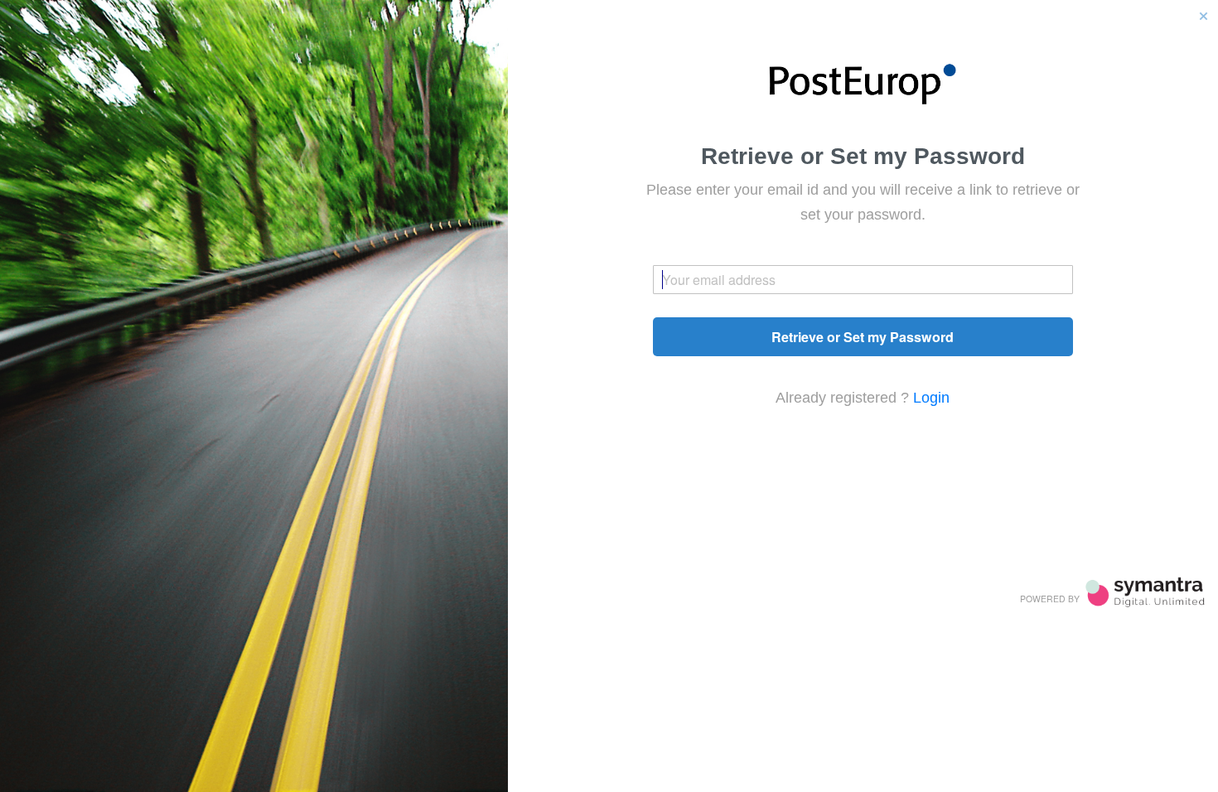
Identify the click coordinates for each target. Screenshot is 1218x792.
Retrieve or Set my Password (862, 336)
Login (931, 397)
